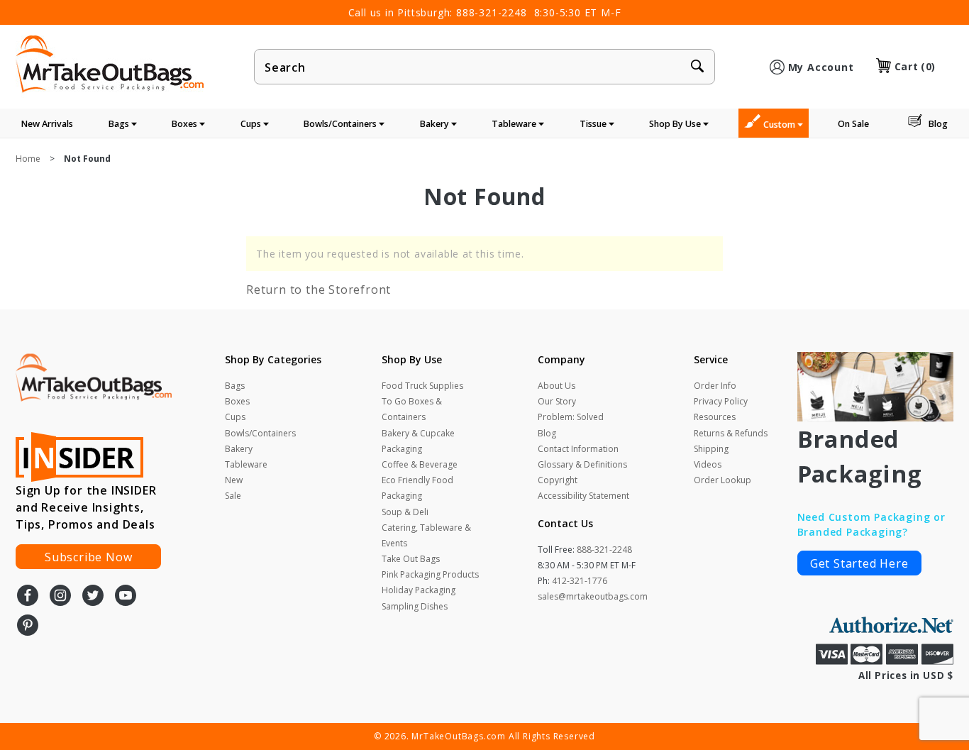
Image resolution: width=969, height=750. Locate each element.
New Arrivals (47, 124)
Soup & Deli (405, 512)
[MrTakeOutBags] (110, 65)
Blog (938, 124)
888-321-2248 (491, 12)
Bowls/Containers (341, 124)
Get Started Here (859, 563)
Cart (915, 66)
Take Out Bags (411, 559)
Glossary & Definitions (582, 464)
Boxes (185, 124)
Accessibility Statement (583, 496)
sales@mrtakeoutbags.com (593, 596)
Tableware (515, 124)
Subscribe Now (88, 557)
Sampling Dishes (415, 606)
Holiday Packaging (418, 590)
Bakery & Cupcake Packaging (418, 441)
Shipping (711, 449)
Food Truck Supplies (422, 386)
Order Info (715, 386)
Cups (251, 124)
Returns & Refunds (731, 433)
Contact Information (578, 449)
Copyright (557, 480)
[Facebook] (28, 596)
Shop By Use (676, 124)
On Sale (853, 124)
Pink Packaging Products (430, 574)
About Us (556, 386)
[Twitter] (93, 596)
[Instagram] (60, 596)
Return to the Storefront (318, 289)
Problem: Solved (571, 417)
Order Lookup (722, 480)
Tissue (594, 124)
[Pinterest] (28, 626)
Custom (780, 124)
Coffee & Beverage (420, 464)
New (234, 480)
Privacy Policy (721, 401)
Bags (120, 124)
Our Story (557, 401)
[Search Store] (697, 67)
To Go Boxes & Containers (412, 409)
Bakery (435, 124)
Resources (715, 417)
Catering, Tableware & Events (426, 535)
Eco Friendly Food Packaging (417, 488)
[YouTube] (125, 596)
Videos (707, 464)
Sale (233, 496)
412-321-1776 (579, 581)
